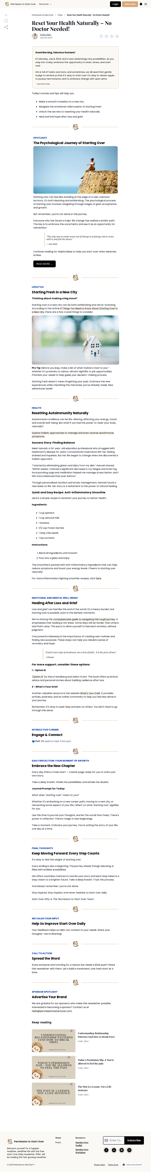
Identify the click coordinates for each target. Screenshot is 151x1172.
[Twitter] (106, 1150)
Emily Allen (45, 35)
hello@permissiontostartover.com (52, 1011)
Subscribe (130, 4)
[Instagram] (129, 1150)
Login (115, 4)
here (98, 578)
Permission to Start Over (42, 15)
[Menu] (141, 3)
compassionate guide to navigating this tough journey (84, 619)
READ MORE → (44, 264)
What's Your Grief (90, 693)
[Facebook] (121, 1150)
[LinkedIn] (114, 1150)
